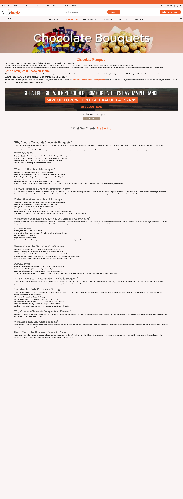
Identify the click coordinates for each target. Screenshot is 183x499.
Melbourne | (39, 6)
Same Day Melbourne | (29, 6)
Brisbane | (51, 6)
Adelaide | (61, 6)
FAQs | (65, 6)
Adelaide (102, 80)
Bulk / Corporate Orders (170, 12)
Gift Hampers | (18, 6)
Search (113, 12)
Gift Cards (76, 6)
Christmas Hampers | (7, 6)
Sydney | (45, 6)
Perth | (56, 6)
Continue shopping (91, 118)
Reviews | (70, 6)
